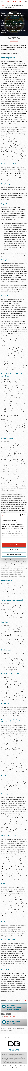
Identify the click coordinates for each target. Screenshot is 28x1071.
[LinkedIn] (15, 1049)
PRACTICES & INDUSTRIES (10, 1000)
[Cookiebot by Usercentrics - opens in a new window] (20, 515)
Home (2, 5)
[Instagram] (12, 1049)
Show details (19, 540)
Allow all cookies (14, 544)
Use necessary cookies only (14, 554)
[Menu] (2, 2)
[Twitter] (18, 1049)
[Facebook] (10, 1049)
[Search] (26, 2)
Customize (13, 549)
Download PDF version (9, 1016)
